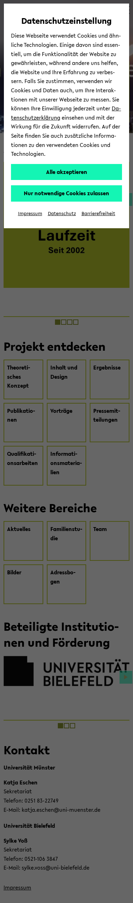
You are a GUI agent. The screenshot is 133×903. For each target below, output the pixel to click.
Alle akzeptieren (66, 172)
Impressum (30, 213)
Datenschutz (62, 213)
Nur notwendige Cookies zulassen (66, 193)
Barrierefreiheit (98, 213)
